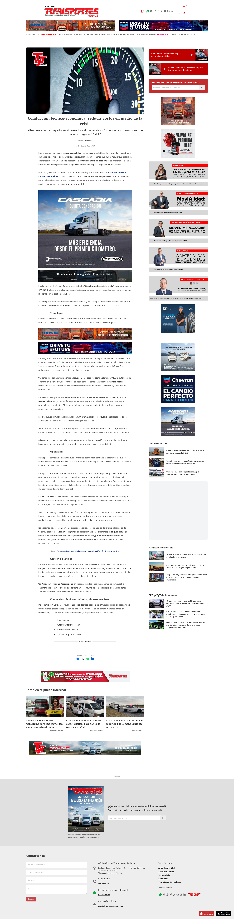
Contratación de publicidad (169, 882)
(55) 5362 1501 (104, 883)
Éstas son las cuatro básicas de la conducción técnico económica (88, 551)
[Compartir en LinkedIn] (92, 658)
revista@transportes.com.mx (110, 906)
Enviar (31, 899)
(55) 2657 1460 (104, 895)
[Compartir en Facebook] (77, 658)
